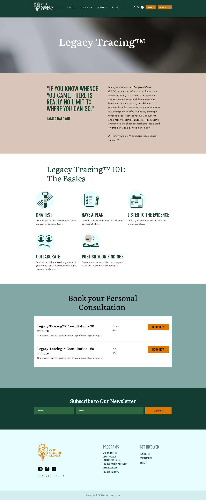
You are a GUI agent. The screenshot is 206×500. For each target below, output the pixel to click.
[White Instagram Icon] (138, 7)
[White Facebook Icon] (134, 7)
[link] (71, 328)
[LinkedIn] (142, 7)
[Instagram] (40, 469)
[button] (158, 327)
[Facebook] (47, 469)
